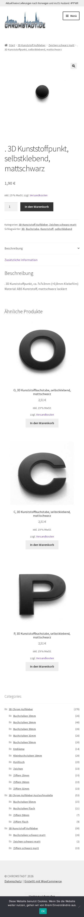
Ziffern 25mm (21, 775)
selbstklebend (63, 229)
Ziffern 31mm (21, 788)
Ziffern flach (20, 821)
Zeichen (18, 768)
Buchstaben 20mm (24, 716)
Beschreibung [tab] (13, 248)
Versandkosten (38, 195)
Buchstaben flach (24, 808)
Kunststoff (47, 229)
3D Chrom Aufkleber (21, 709)
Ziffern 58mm (21, 815)
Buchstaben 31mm (24, 735)
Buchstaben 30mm (24, 729)
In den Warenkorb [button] (42, 423)
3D (23, 229)
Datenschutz (13, 881)
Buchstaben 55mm (24, 802)
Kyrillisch (19, 762)
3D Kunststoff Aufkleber (32, 45)
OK (43, 911)
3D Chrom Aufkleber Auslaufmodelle (31, 795)
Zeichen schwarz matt (61, 45)
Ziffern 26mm (21, 782)
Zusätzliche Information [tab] (21, 260)
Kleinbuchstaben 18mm (27, 755)
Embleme (18, 749)
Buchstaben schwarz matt (29, 835)
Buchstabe (32, 229)
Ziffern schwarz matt (26, 848)
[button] (74, 66)
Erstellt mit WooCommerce (43, 881)
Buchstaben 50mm (24, 742)
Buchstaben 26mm (24, 722)
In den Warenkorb (37, 207)
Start (12, 45)
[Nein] (79, 907)
